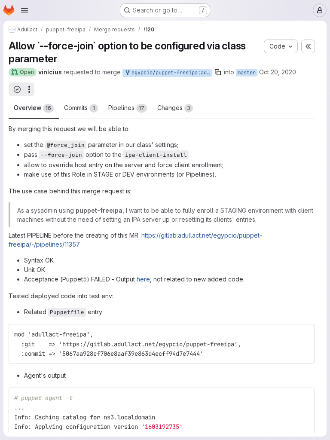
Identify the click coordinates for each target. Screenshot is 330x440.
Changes (173, 107)
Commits (79, 107)
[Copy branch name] (218, 72)
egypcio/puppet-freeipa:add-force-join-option (170, 72)
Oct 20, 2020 (277, 72)
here (143, 279)
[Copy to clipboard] (304, 334)
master (247, 72)
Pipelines (126, 107)
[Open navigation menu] (24, 10)
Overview (32, 107)
